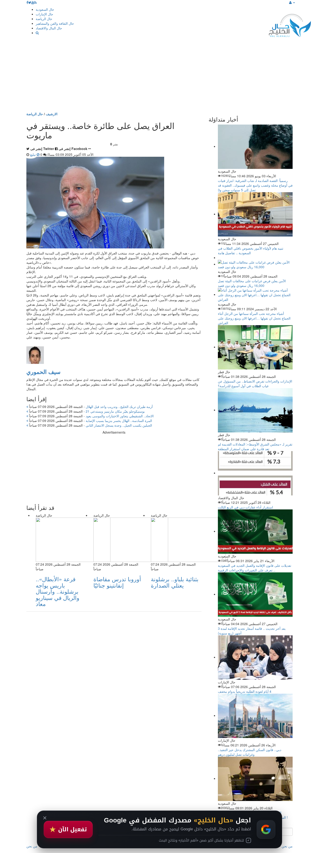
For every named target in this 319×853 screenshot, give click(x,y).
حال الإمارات (44, 14)
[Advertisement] (159, 76)
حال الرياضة (44, 18)
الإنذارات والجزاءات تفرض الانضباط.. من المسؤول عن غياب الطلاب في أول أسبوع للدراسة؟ (255, 383)
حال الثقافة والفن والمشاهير (55, 23)
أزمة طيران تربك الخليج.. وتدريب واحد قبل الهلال (90, 406)
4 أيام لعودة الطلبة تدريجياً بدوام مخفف (244, 691)
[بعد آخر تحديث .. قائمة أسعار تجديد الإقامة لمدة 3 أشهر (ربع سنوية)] (255, 594)
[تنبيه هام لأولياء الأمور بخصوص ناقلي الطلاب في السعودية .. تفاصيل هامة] (255, 214)
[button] (292, 2)
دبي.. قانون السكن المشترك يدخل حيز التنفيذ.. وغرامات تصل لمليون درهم (249, 752)
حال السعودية (45, 9)
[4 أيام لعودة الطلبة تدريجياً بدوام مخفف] (255, 657)
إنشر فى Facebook (73, 148)
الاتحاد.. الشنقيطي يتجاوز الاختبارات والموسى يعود (91, 416)
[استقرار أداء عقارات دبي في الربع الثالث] (255, 472)
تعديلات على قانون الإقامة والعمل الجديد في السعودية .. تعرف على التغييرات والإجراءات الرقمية (254, 567)
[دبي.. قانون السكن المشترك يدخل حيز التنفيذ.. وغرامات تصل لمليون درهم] (255, 715)
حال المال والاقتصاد (49, 28)
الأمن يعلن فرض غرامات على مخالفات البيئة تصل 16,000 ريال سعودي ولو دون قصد (252, 283)
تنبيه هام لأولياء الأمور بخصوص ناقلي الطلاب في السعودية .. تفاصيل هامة (250, 250)
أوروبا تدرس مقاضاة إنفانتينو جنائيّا (117, 582)
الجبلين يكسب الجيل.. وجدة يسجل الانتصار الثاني (90, 425)
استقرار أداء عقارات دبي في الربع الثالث (245, 507)
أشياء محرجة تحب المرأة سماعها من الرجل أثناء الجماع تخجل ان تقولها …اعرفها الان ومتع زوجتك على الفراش (254, 318)
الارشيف (51, 113)
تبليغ (33, 154)
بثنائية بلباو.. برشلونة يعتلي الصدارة (174, 582)
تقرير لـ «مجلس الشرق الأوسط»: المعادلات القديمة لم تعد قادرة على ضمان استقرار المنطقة (255, 446)
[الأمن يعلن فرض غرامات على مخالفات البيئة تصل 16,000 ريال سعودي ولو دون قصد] (255, 264)
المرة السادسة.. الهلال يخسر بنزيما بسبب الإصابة (90, 420)
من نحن (287, 846)
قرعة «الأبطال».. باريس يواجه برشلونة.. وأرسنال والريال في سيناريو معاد (57, 591)
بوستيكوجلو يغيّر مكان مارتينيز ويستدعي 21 (86, 411)
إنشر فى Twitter (42, 148)
